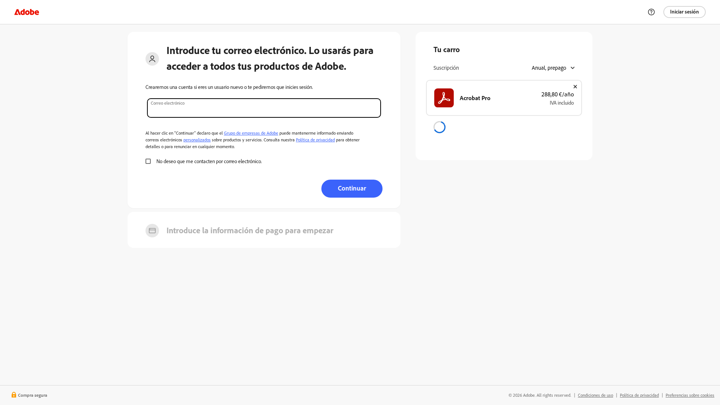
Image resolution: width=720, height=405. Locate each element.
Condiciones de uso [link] (595, 395)
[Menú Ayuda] (651, 12)
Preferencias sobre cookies (690, 395)
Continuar (352, 188)
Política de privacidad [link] (639, 395)
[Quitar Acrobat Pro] (575, 87)
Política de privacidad (315, 139)
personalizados (197, 139)
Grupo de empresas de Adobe (251, 133)
